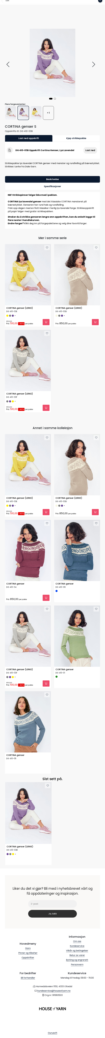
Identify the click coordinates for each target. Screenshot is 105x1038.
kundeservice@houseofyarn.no (54, 990)
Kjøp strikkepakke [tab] (76, 138)
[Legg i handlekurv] (46, 322)
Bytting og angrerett (77, 959)
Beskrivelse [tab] (52, 179)
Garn (28, 948)
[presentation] (8, 64)
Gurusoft (52, 1032)
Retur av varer (77, 955)
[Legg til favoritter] (47, 247)
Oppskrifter (28, 957)
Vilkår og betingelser (77, 950)
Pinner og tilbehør (27, 952)
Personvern (77, 964)
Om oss (77, 941)
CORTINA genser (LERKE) (19, 308)
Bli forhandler (28, 977)
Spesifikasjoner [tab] (52, 186)
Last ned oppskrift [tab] (28, 138)
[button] (50, 99)
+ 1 (48, 112)
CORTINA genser (15, 583)
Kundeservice (77, 946)
